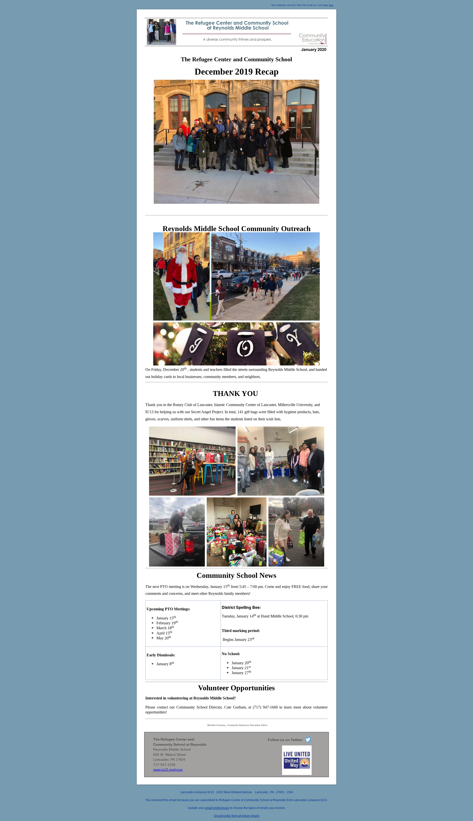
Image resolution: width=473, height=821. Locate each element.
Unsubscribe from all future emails (236, 816)
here (331, 5)
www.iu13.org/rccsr (168, 770)
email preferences (217, 808)
